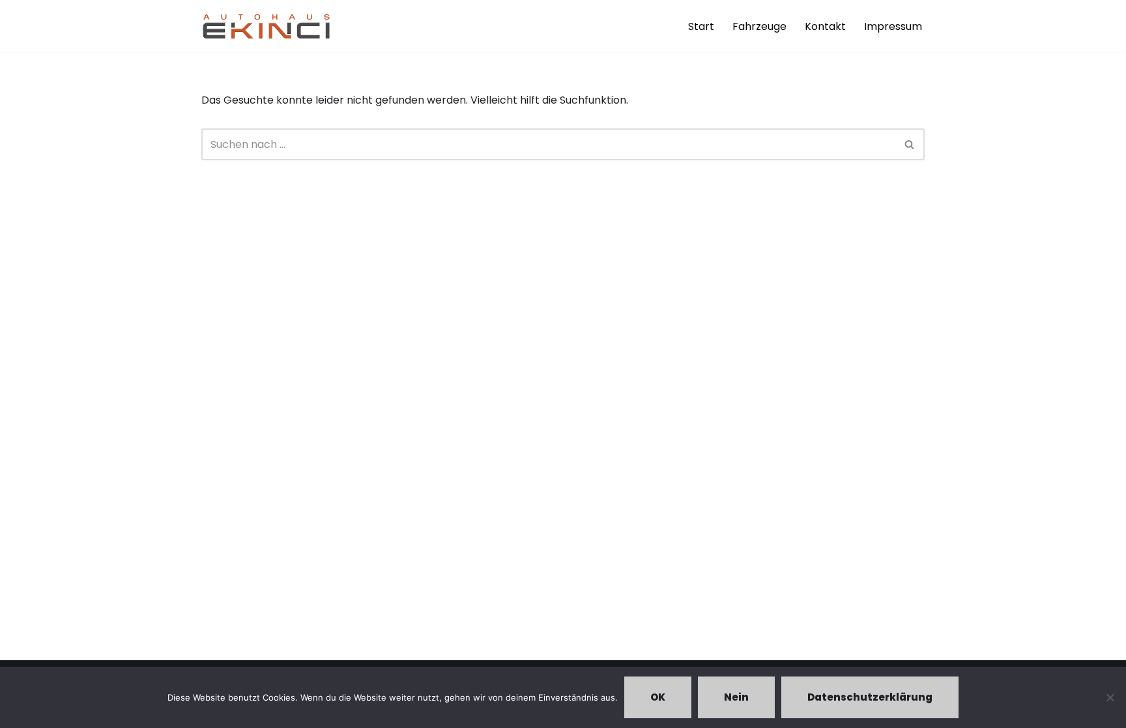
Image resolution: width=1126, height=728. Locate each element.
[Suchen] (910, 144)
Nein (736, 697)
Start (701, 26)
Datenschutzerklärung (869, 697)
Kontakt (825, 26)
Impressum (893, 26)
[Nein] (1109, 697)
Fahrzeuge (759, 26)
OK (657, 697)
